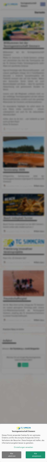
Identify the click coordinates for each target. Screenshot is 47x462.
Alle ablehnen (12, 455)
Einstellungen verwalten (23, 447)
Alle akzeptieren (36, 455)
